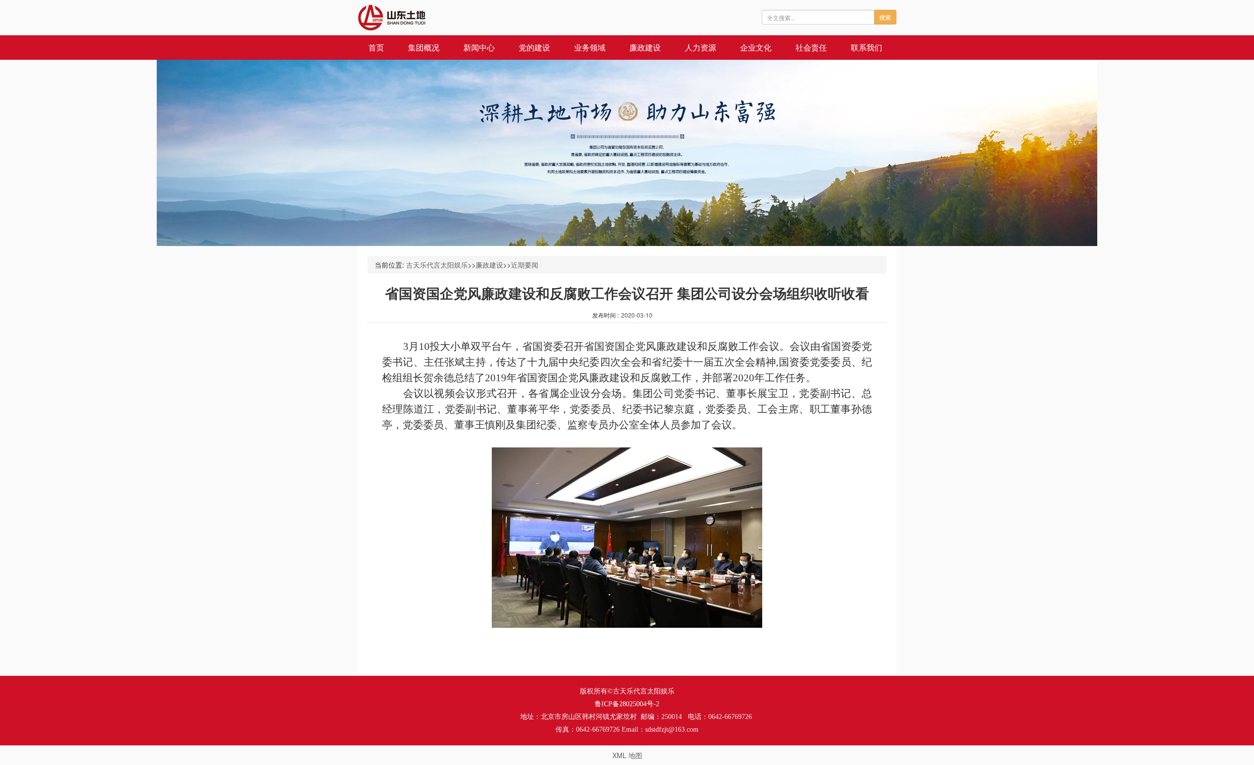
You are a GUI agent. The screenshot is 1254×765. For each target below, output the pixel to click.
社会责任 (811, 47)
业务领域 (589, 47)
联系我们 (866, 47)
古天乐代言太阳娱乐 (437, 265)
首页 (376, 47)
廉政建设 (645, 47)
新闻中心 (479, 47)
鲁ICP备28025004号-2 (627, 704)
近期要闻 (524, 265)
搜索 (885, 17)
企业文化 (756, 47)
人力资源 (700, 47)
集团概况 (423, 47)
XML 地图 (627, 755)
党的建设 (534, 47)
